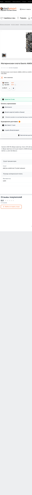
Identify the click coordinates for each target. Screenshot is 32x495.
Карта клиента (16, 1)
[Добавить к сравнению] (9, 88)
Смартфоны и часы (9, 18)
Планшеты (23, 18)
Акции (1, 1)
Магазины (8, 1)
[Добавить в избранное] (13, 88)
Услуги (24, 1)
